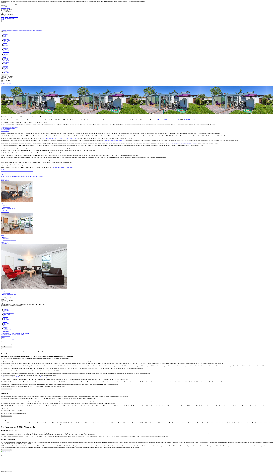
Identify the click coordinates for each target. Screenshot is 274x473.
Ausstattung (6, 39)
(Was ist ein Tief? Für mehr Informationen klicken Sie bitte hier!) (182, 143)
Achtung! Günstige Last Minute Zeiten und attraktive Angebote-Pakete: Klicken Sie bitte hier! (9, 129)
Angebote (5, 37)
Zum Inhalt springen (5, 8)
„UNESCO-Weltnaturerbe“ (190, 119)
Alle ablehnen (4, 5)
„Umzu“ (5, 49)
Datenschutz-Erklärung (8, 313)
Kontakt (5, 43)
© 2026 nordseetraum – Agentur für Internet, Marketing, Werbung (15, 333)
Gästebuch (5, 45)
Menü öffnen (3, 31)
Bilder (4, 35)
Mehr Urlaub (6, 52)
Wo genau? (5, 50)
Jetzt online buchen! (5, 336)
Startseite (5, 34)
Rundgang (5, 48)
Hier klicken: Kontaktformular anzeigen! (10, 83)
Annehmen (3, 2)
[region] (137, 8)
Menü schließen (4, 74)
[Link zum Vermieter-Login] (5, 451)
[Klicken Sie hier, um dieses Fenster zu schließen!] (1, 341)
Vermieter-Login (7, 329)
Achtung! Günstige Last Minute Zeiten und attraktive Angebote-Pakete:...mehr (9, 18)
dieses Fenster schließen (6, 346)
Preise (4, 36)
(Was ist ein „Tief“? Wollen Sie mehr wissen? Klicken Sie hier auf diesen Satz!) (60, 138)
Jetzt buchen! (6, 41)
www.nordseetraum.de (6, 339)
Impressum (9, 6)
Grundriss (5, 46)
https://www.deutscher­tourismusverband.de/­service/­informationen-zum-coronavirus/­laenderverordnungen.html (25, 376)
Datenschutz (3, 6)
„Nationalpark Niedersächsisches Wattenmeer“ (168, 119)
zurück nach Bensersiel (16, 339)
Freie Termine (6, 40)
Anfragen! (3, 337)
